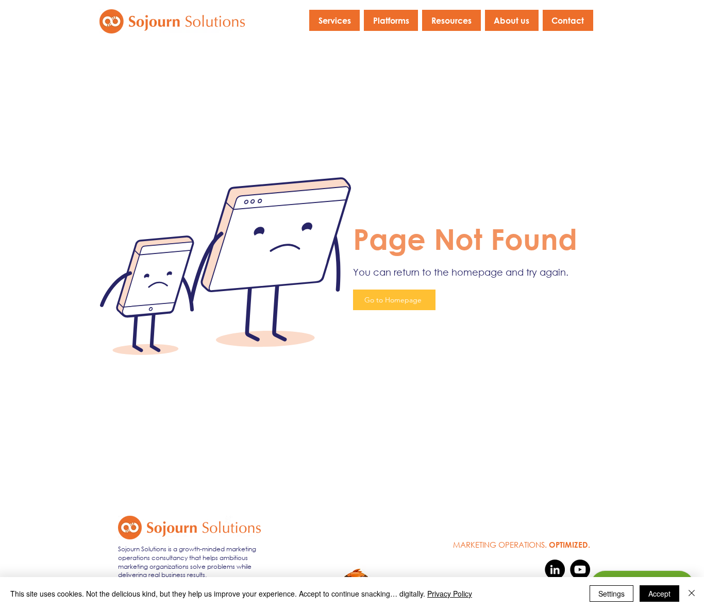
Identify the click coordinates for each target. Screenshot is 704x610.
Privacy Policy (449, 593)
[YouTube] (580, 570)
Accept (659, 593)
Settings (611, 593)
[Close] (691, 593)
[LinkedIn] (555, 570)
